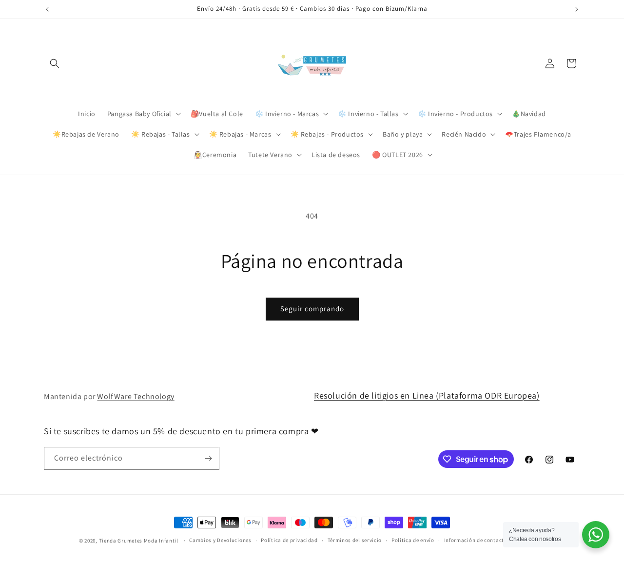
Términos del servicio (355, 540)
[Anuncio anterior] (47, 9)
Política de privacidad (289, 540)
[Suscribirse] (208, 458)
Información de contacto (475, 540)
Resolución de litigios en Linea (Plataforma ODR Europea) (427, 395)
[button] (54, 63)
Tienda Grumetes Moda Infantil (138, 540)
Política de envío (412, 540)
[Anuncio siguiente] (576, 9)
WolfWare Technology (135, 396)
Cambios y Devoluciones (220, 540)
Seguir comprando (312, 308)
